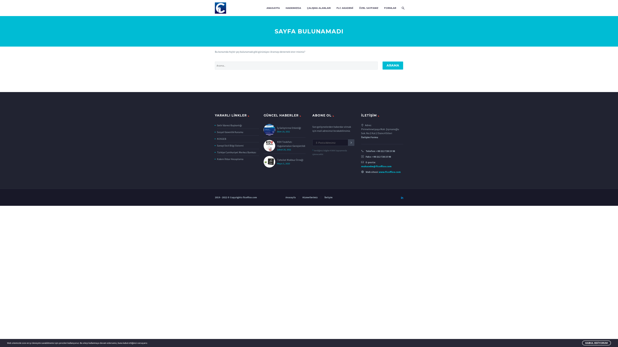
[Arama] (403, 8)
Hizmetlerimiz (310, 197)
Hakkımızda (293, 8)
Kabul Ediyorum (596, 343)
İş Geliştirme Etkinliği (289, 127)
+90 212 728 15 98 (385, 151)
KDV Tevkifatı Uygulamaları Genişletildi (291, 143)
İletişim (328, 197)
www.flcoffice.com (390, 172)
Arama (393, 65)
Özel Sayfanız (368, 8)
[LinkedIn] (402, 197)
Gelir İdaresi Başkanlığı (229, 125)
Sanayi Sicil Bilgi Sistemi (230, 145)
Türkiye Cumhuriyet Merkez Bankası (236, 152)
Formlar (390, 8)
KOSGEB (221, 138)
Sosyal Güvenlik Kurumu (230, 132)
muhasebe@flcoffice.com (376, 166)
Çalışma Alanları (319, 8)
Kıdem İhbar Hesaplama (230, 159)
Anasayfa (273, 8)
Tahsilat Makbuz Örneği (290, 159)
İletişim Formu (369, 137)
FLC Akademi (345, 8)
